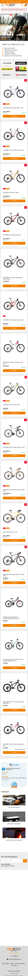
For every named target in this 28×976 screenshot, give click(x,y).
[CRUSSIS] (7, 63)
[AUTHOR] (21, 75)
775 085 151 (19, 2)
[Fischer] (7, 69)
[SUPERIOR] (21, 63)
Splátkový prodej (14, 973)
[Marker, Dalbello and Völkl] (21, 69)
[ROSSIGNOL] (7, 75)
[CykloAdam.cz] (10, 5)
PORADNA (5, 791)
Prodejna (3, 1)
